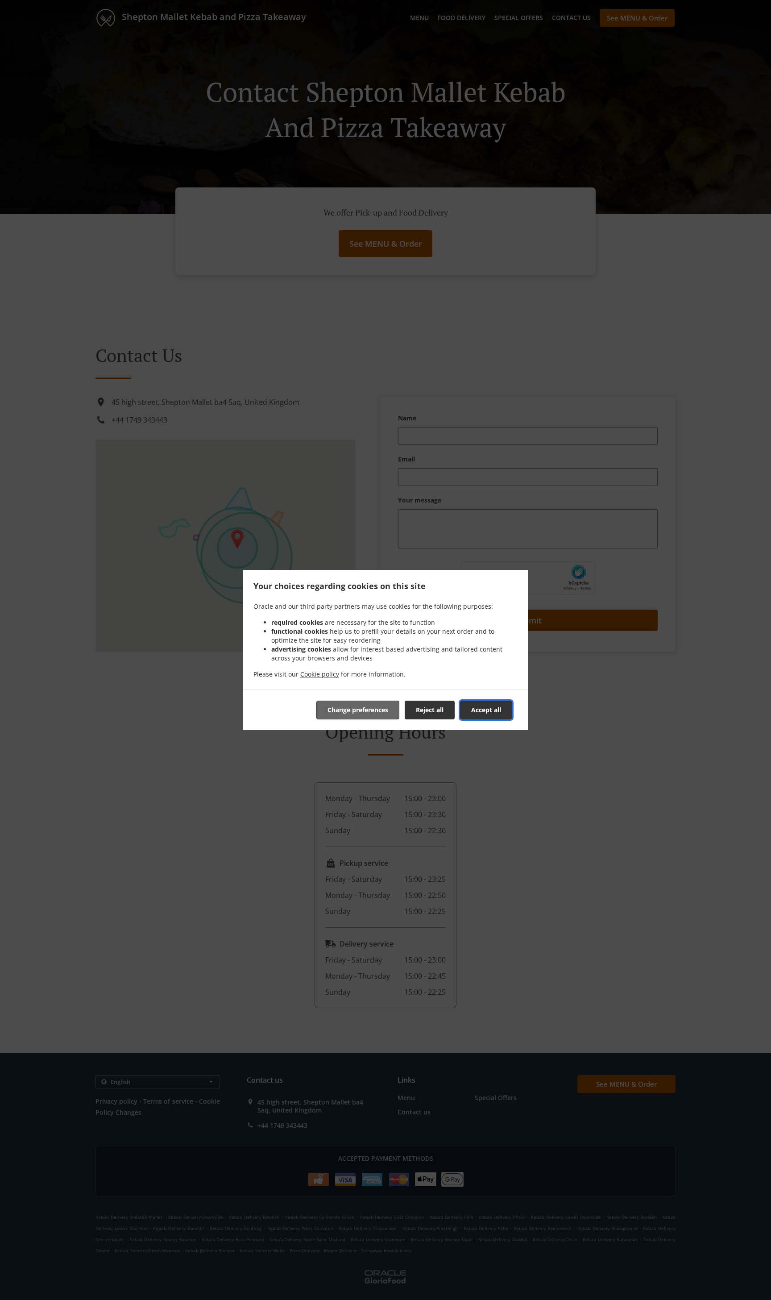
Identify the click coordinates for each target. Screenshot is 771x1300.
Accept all (486, 710)
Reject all (430, 710)
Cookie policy (319, 674)
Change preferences (357, 710)
